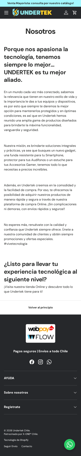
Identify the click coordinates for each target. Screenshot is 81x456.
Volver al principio (40, 307)
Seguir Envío (10, 446)
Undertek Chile (21, 430)
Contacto (26, 446)
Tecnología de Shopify (16, 440)
